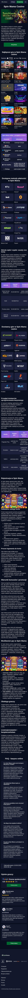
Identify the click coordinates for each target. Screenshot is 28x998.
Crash (17, 58)
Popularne (3, 58)
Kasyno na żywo (11, 58)
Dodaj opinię (14, 885)
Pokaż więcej (14, 943)
